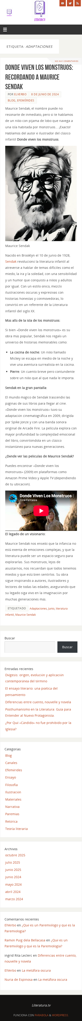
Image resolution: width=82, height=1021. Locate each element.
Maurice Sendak (25, 615)
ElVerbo (20, 94)
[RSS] (77, 3)
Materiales (13, 799)
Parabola (42, 1015)
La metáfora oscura (36, 970)
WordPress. (60, 1015)
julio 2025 (12, 862)
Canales (11, 763)
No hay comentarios (66, 61)
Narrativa (12, 806)
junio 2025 (13, 869)
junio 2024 (13, 877)
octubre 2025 (15, 855)
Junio (51, 608)
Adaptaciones (38, 608)
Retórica (11, 821)
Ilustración (13, 792)
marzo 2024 (14, 899)
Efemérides (25, 100)
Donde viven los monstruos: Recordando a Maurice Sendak (39, 76)
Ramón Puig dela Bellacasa (25, 940)
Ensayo (10, 777)
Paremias (12, 814)
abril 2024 (12, 892)
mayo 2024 (13, 884)
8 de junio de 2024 (45, 94)
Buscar (10, 638)
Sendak (10, 261)
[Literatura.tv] (70, 3)
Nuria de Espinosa (19, 979)
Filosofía (11, 785)
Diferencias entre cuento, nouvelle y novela (38, 702)
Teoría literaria (16, 829)
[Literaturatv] (62, 3)
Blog (11, 100)
